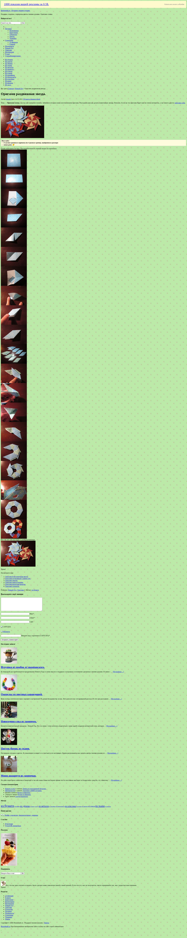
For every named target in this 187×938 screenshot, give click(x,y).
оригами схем (180, 103)
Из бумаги (9, 60)
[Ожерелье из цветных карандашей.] (9, 690)
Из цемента (9, 69)
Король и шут (10, 789)
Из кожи (8, 81)
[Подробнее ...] (118, 672)
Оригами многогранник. (14, 582)
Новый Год (9, 48)
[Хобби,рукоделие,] (20, 815)
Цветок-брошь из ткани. (15, 748)
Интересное (9, 52)
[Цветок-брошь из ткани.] (9, 744)
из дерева (25, 806)
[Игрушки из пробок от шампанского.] (9, 663)
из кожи (32, 806)
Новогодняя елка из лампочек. (19, 721)
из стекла (91, 806)
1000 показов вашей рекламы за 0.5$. (26, 4)
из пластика (70, 806)
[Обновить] (5, 632)
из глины (17, 806)
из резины (79, 806)
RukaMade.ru (5, 926)
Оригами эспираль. (12, 586)
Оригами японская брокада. (15, 584)
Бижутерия (14, 33)
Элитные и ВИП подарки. (32, 791)
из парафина (52, 806)
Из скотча (8, 61)
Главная (11, 88)
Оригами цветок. (11, 580)
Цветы (12, 36)
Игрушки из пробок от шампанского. (23, 667)
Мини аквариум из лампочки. (18, 775)
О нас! (7, 54)
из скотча (85, 806)
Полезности (9, 46)
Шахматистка (10, 791)
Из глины (8, 73)
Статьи (7, 56)
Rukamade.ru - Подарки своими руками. (15, 10)
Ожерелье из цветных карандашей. (22, 694)
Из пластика (9, 79)
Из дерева (8, 63)
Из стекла (8, 71)
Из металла (9, 67)
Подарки (8, 29)
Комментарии (15, 56)
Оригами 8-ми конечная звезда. (16, 577)
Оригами (8, 50)
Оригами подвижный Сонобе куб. (18, 578)
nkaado (8, 99)
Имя (31, 614)
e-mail (32, 618)
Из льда (8, 85)
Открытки (13, 34)
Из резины (9, 83)
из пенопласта (60, 806)
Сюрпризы (9, 40)
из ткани (100, 806)
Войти (46, 923)
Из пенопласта (10, 77)
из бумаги (35, 590)
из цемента (108, 806)
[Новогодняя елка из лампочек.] (9, 717)
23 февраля (14, 42)
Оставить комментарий (31, 99)
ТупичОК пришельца (13, 826)
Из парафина (10, 75)
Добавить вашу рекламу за (174, 4)
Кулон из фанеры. (24, 792)
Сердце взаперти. (21, 796)
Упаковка (13, 38)
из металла (44, 806)
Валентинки (14, 31)
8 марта (12, 44)
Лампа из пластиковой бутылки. (34, 789)
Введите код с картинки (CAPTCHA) (35, 636)
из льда (36, 806)
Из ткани (8, 65)
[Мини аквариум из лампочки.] (9, 771)
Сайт (31, 622)
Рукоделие (9, 824)
